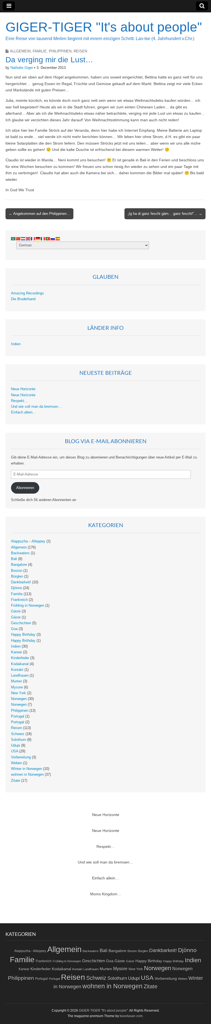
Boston (16, 571)
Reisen (80, 51)
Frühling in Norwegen (27, 605)
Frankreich (19, 600)
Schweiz (17, 734)
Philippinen (60, 51)
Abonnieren (25, 488)
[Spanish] (57, 238)
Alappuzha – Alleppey (28, 541)
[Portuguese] (48, 238)
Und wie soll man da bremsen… (36, 407)
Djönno (16, 588)
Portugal (17, 716)
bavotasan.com (131, 1016)
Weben (16, 763)
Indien (16, 344)
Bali (14, 559)
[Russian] (53, 238)
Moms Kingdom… (105, 894)
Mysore (17, 687)
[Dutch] (23, 238)
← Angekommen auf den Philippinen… (39, 214)
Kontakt (17, 670)
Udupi (15, 745)
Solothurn (18, 740)
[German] (38, 238)
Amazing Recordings (27, 293)
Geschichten (21, 623)
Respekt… (19, 401)
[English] (28, 238)
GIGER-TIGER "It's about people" (103, 27)
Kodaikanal (20, 664)
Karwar (16, 652)
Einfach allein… (23, 412)
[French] (33, 238)
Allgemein (20, 51)
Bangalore (19, 565)
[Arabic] (13, 238)
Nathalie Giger (21, 68)
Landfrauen (20, 675)
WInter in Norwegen (26, 769)
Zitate (15, 781)
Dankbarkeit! (21, 582)
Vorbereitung (21, 757)
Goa (14, 629)
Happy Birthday (23, 635)
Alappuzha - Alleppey (30, 951)
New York (18, 693)
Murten (16, 681)
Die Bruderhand (23, 299)
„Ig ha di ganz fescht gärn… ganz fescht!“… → (165, 214)
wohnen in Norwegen (27, 775)
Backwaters (20, 553)
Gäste (16, 611)
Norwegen (19, 699)
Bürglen (17, 576)
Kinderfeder (20, 658)
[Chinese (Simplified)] (18, 238)
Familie (40, 51)
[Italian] (43, 238)
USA (14, 751)
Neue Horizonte (23, 389)
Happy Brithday (23, 641)
